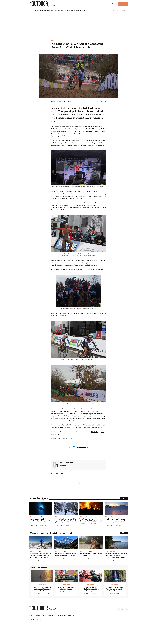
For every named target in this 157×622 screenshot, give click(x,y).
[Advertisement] (78, 24)
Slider (62, 473)
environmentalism (110, 551)
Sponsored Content (43, 593)
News (52, 40)
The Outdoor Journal (59, 51)
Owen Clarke (34, 525)
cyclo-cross (69, 126)
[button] (31, 615)
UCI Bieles (94, 432)
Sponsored (42, 584)
